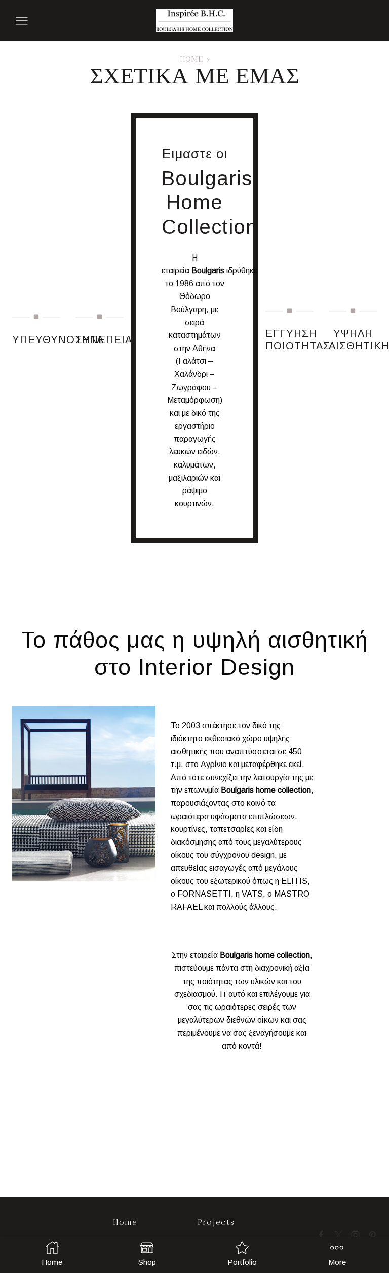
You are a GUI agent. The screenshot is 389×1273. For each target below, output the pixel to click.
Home (191, 59)
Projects (216, 1222)
